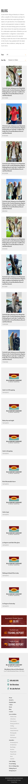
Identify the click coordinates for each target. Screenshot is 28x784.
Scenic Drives (13, 728)
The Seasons (13, 737)
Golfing (12, 726)
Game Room (13, 754)
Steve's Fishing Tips (14, 766)
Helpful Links (12, 702)
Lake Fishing (12, 761)
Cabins (10, 704)
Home (10, 698)
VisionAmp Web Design (16, 780)
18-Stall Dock (13, 745)
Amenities (11, 740)
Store (11, 756)
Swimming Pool (14, 742)
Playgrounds (13, 752)
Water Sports (13, 721)
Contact (11, 711)
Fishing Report (13, 768)
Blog (10, 709)
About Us (11, 700)
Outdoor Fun (13, 716)
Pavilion (12, 749)
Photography (13, 733)
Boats (10, 707)
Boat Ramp (12, 747)
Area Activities (12, 714)
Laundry (12, 759)
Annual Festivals (14, 730)
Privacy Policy (14, 782)
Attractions (13, 719)
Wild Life (12, 735)
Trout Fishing (12, 764)
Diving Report (12, 770)
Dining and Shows (14, 723)
